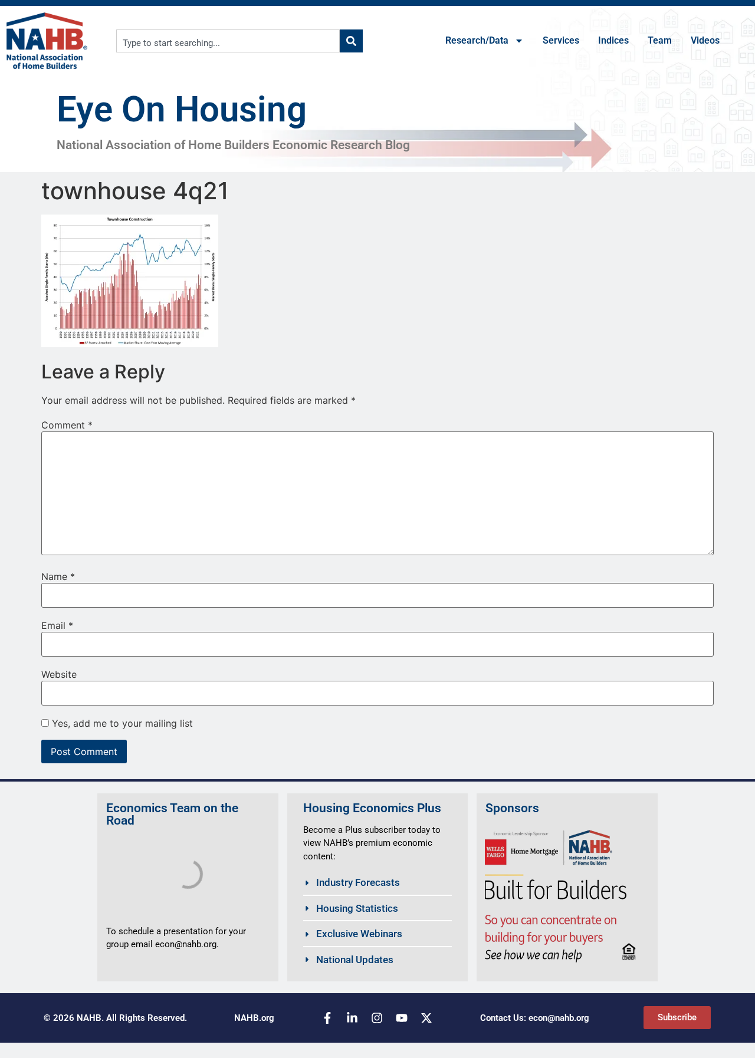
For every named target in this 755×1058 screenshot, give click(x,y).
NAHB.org (254, 1018)
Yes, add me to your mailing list (121, 723)
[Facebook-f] (327, 1018)
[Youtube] (402, 1018)
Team (660, 40)
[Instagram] (377, 1018)
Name (58, 576)
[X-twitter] (426, 1018)
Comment (67, 425)
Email (57, 625)
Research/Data (476, 40)
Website (59, 674)
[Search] (351, 40)
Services (561, 40)
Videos (705, 40)
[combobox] (228, 40)
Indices (613, 40)
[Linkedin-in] (352, 1018)
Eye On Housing (182, 109)
